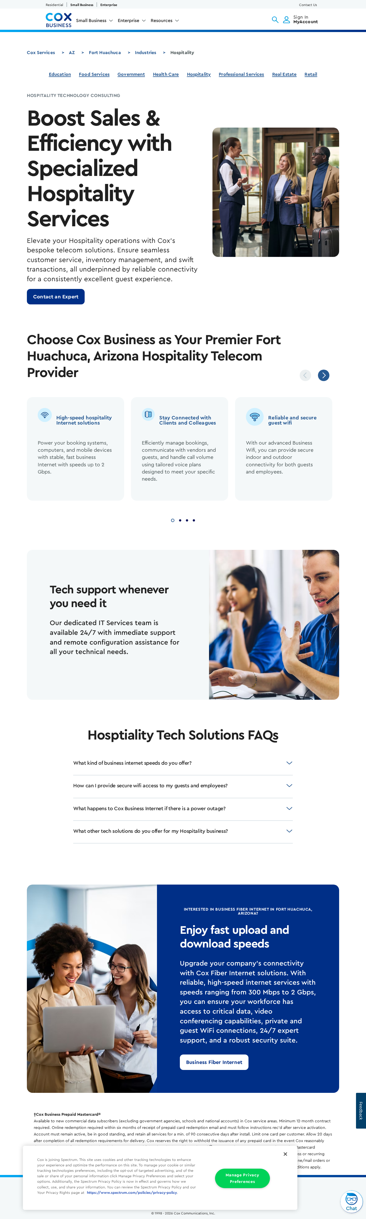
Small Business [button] (91, 20)
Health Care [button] (166, 74)
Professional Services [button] (241, 74)
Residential (54, 5)
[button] (275, 19)
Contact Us (308, 5)
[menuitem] (95, 22)
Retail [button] (311, 74)
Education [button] (60, 74)
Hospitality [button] (199, 74)
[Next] (323, 375)
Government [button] (131, 74)
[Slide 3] (187, 519)
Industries (145, 52)
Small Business (81, 5)
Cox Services (41, 52)
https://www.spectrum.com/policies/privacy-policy (132, 1192)
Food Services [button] (94, 74)
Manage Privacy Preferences (242, 1178)
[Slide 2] (180, 519)
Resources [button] (161, 20)
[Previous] (305, 375)
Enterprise (108, 5)
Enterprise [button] (128, 20)
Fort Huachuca (105, 52)
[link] (56, 296)
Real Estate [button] (284, 74)
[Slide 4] (194, 519)
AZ (72, 52)
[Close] (285, 1154)
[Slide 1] (172, 519)
